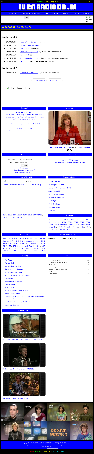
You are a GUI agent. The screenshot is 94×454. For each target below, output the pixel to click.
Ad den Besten (54, 181)
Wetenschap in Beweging (30, 58)
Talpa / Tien (80, 224)
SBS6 (50, 224)
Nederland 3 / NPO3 (57, 222)
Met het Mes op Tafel (13, 272)
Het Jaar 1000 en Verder (29, 45)
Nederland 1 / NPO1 (58, 220)
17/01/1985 (7, 217)
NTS (14, 246)
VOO (25, 251)
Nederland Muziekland (13, 281)
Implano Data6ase (48, 448)
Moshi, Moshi (10, 287)
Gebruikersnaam (14, 159)
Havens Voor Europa (28, 42)
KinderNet (52, 227)
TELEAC (28, 248)
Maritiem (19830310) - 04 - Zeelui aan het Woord (22, 339)
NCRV (16, 243)
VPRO (34, 251)
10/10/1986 (7, 215)
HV (11, 241)
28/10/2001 (17, 217)
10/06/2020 (37, 215)
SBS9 (71, 224)
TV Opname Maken (80, 13)
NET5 (56, 224)
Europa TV (58, 229)
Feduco (42, 239)
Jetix (82, 227)
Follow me (9, 278)
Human (6, 241)
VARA (15, 251)
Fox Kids (66, 229)
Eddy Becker (10, 284)
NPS (43, 243)
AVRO (5, 239)
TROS (5, 251)
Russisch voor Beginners (15, 269)
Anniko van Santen (12, 293)
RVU (5, 248)
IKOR (22, 241)
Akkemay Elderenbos (13, 305)
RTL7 (82, 222)
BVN (88, 227)
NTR (9, 246)
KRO (43, 241)
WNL (44, 251)
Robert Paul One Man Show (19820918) (19, 369)
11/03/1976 (53, 80)
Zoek (26, 17)
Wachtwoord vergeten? (24, 172)
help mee (39, 452)
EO (36, 239)
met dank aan (58, 452)
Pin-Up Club (9, 263)
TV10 (50, 229)
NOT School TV (33, 243)
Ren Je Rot (24, 55)
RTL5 (76, 222)
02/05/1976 (27, 215)
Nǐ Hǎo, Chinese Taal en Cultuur (17, 275)
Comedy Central (71, 227)
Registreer (24, 168)
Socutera (12, 248)
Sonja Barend (84, 147)
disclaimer (48, 452)
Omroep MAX (22, 246)
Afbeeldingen (52, 13)
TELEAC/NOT (39, 248)
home (32, 452)
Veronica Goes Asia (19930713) (15, 398)
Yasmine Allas (54, 207)
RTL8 (88, 222)
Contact (65, 13)
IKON (16, 241)
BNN (22, 239)
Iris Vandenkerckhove (13, 266)
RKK (38, 246)
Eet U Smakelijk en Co (29, 52)
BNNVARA (29, 239)
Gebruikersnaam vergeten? (24, 170)
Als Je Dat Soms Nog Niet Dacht (18, 302)
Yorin (88, 224)
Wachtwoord (15, 162)
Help (22, 61)
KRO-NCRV (7, 243)
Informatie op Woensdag (29, 73)
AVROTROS (14, 239)
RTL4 (70, 222)
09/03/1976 (40, 80)
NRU (5, 246)
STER (20, 248)
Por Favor (9, 260)
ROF (43, 246)
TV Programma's (12, 13)
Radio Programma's (32, 13)
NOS (22, 243)
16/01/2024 (17, 215)
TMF (60, 227)
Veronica (63, 224)
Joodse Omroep (33, 241)
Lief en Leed (25, 48)
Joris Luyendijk (54, 191)
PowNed (32, 246)
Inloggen (24, 165)
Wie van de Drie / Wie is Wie (61, 147)
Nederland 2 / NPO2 (80, 220)
